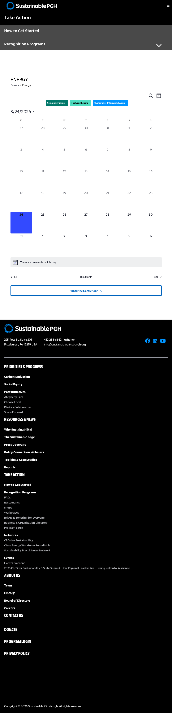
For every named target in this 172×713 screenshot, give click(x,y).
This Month (86, 276)
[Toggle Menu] (164, 6)
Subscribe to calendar (84, 290)
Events (14, 85)
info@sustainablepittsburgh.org (65, 344)
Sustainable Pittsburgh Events (109, 103)
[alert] (86, 262)
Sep (156, 276)
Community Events (56, 103)
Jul (15, 276)
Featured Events (80, 103)
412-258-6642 (52, 339)
